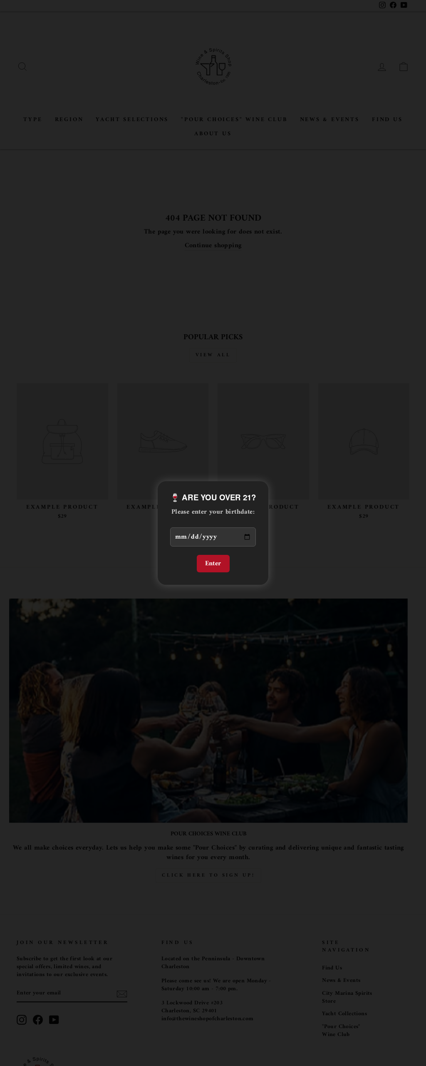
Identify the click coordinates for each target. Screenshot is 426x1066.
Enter (213, 563)
